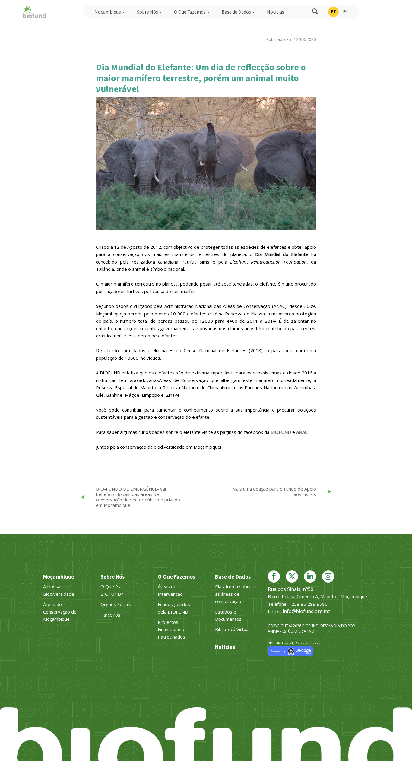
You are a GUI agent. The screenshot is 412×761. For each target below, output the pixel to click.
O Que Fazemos (190, 12)
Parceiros (110, 615)
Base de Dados (237, 12)
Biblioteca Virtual (232, 629)
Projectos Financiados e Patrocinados (171, 629)
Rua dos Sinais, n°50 (290, 589)
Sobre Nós (148, 12)
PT (333, 11)
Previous (89, 172)
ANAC (302, 432)
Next (326, 166)
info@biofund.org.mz (306, 611)
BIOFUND (281, 432)
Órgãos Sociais (115, 604)
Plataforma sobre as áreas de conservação (233, 593)
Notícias (275, 12)
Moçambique (108, 12)
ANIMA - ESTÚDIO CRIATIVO (291, 631)
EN (345, 11)
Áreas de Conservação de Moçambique (60, 611)
